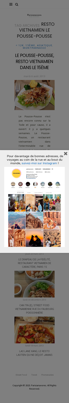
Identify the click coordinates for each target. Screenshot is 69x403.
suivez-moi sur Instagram (39, 163)
